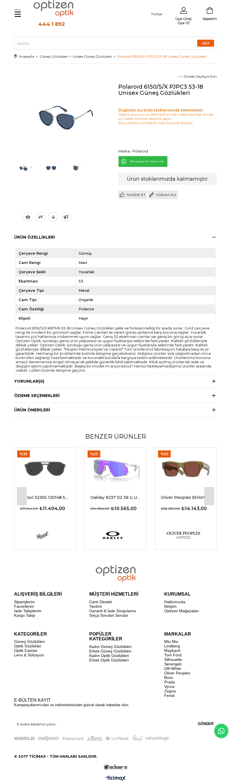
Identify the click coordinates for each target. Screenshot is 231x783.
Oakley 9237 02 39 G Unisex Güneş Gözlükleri (115, 497)
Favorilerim (24, 606)
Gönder (206, 724)
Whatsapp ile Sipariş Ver (147, 161)
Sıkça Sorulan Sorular (108, 615)
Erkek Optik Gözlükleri (109, 660)
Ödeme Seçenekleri (37, 395)
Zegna (170, 691)
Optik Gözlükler (27, 646)
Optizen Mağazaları (181, 611)
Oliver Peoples (177, 673)
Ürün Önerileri (32, 409)
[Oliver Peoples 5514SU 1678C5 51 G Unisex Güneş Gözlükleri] (186, 468)
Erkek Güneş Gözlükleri (110, 651)
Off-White (172, 668)
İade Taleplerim (27, 611)
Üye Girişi (184, 19)
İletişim (170, 606)
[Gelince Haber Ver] (66, 217)
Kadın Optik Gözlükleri (109, 655)
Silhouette (173, 659)
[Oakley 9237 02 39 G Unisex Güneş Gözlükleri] (115, 468)
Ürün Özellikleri (34, 237)
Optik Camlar (25, 650)
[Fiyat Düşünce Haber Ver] (53, 217)
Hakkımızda (174, 602)
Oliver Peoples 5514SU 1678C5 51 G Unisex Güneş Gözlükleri (186, 497)
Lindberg (172, 646)
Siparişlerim (24, 602)
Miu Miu (171, 641)
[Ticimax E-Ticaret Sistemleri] (116, 779)
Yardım (95, 606)
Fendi (169, 695)
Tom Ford (172, 655)
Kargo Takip (24, 615)
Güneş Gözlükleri (29, 641)
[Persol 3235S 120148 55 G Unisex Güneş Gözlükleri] (45, 468)
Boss (168, 677)
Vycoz (169, 686)
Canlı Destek (100, 602)
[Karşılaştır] (40, 217)
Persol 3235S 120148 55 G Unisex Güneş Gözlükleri (45, 497)
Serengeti (172, 664)
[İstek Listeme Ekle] (28, 217)
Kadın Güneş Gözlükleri (110, 646)
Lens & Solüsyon (29, 655)
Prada (169, 682)
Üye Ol (183, 23)
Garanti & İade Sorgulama (112, 611)
